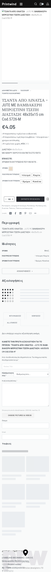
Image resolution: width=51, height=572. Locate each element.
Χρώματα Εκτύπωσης (11, 181)
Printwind (9, 4)
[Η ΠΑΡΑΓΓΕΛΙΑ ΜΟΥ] (47, 4)
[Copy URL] (35, 213)
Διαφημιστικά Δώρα (9, 90)
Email (4, 432)
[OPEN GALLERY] (25, 45)
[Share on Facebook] (15, 213)
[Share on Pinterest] (25, 213)
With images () (15, 316)
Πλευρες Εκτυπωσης (10, 174)
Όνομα (4, 420)
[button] (25, 271)
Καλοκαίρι (25, 90)
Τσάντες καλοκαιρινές (11, 93)
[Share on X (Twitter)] (10, 213)
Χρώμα (5, 168)
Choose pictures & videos (20, 415)
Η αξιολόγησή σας (9, 381)
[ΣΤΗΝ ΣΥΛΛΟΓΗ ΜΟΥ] (47, 199)
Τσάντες (12, 208)
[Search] (35, 4)
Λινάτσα (5, 208)
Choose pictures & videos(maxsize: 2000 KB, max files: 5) (21, 410)
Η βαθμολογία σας (8, 374)
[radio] (11, 169)
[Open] (21, 4)
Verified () (35, 316)
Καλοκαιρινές (41, 205)
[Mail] (30, 213)
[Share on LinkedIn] (20, 213)
